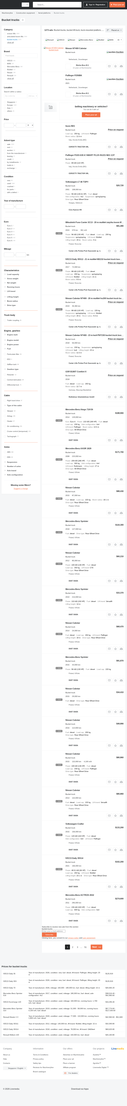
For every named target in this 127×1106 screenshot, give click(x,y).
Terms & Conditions (40, 1055)
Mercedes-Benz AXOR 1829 (78, 448)
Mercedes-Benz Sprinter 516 (12, 994)
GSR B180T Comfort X (75, 372)
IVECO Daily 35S (9, 981)
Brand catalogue (39, 1072)
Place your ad (91, 115)
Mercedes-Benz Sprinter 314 (12, 1009)
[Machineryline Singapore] (10, 5)
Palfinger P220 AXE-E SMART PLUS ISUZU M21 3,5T (90, 155)
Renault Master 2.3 (10, 1017)
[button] (115, 66)
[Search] (35, 4)
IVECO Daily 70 (9, 988)
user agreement (89, 938)
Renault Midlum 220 (11, 1035)
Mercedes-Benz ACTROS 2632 (79, 895)
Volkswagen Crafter (74, 824)
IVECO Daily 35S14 (74, 858)
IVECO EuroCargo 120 (12, 1002)
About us (6, 1055)
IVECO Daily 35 (9, 974)
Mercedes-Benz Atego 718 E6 (79, 409)
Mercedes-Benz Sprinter (76, 521)
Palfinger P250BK (73, 75)
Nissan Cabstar (72, 488)
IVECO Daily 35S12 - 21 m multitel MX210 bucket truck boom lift (94, 259)
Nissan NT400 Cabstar (76, 48)
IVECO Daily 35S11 (10, 1024)
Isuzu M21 (70, 126)
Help (5, 1059)
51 (85, 947)
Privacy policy (38, 1059)
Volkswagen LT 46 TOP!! (76, 182)
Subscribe (49, 935)
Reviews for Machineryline (43, 1067)
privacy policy (73, 938)
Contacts (6, 1063)
